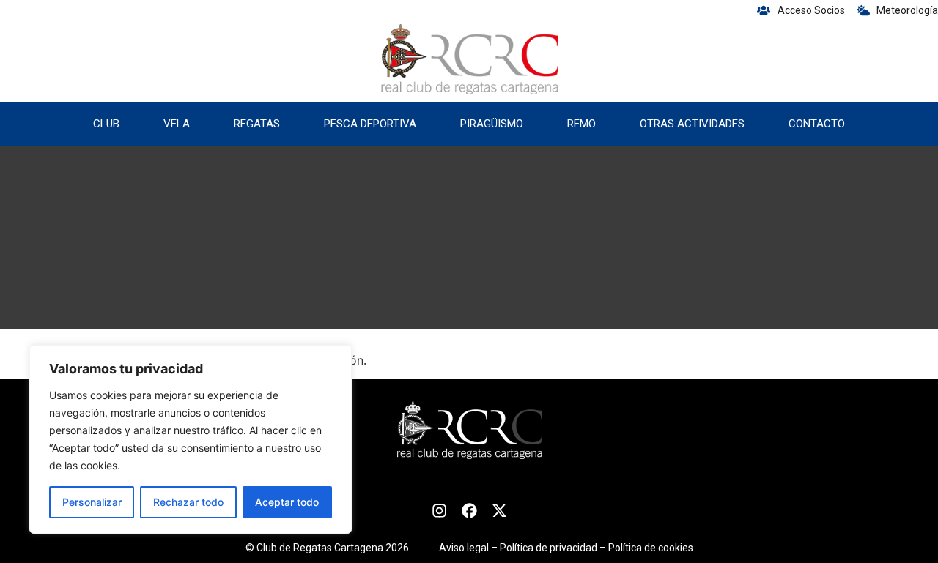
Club (106, 123)
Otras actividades (692, 123)
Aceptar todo (287, 502)
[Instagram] (439, 510)
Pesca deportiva (370, 123)
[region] (190, 439)
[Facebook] (469, 510)
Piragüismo (491, 123)
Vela (176, 123)
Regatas (257, 123)
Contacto (817, 123)
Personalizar (92, 502)
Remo (581, 123)
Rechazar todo (188, 502)
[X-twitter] (499, 510)
